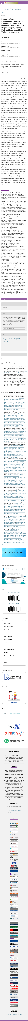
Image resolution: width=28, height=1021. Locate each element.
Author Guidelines (8, 636)
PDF (4, 299)
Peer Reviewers (7, 623)
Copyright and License (9, 649)
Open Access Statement (9, 646)
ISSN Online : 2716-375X (14, 592)
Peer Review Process (8, 626)
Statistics (6, 652)
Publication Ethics (8, 633)
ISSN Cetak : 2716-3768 (14, 603)
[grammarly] (14, 741)
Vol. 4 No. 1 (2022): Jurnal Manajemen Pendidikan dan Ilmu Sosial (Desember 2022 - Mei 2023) (13, 11)
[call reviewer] (14, 556)
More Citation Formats (9, 328)
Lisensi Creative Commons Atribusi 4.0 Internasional (15, 1014)
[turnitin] (14, 726)
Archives (7, 8)
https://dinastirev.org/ (14, 808)
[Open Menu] (1, 2)
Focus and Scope (7, 629)
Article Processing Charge (10, 642)
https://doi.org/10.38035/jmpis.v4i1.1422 (13, 61)
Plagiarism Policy (8, 639)
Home (2, 8)
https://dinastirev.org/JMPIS (14, 810)
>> (4, 545)
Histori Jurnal (7, 659)
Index (5, 662)
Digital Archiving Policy (9, 655)
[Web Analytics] (14, 702)
